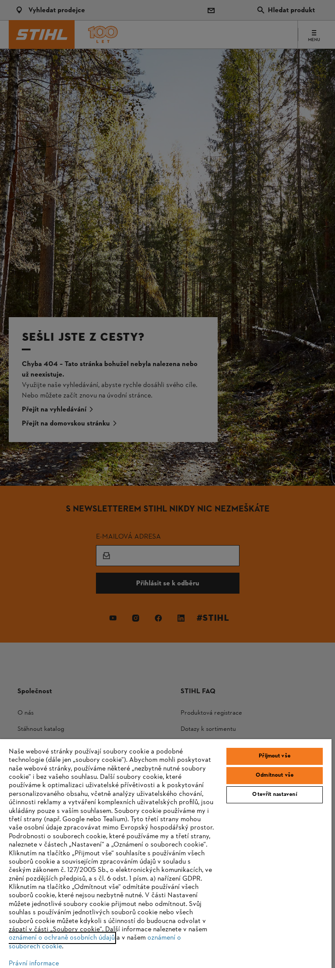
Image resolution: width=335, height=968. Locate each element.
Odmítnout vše (275, 775)
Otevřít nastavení (274, 795)
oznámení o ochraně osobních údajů (62, 938)
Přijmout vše (275, 756)
